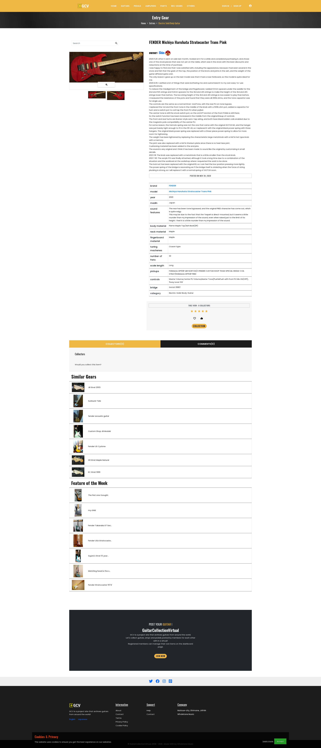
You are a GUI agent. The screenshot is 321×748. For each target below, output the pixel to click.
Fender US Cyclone (97, 446)
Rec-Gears (176, 6)
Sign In (225, 6)
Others (191, 6)
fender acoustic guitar (98, 416)
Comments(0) (206, 343)
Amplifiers (150, 6)
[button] (116, 43)
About (118, 710)
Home (113, 6)
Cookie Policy (122, 725)
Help (149, 710)
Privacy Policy (122, 721)
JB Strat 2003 (94, 387)
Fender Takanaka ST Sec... (100, 525)
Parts (163, 6)
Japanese (82, 719)
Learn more (268, 741)
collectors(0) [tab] (115, 343)
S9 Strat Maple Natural (98, 460)
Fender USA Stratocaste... (100, 541)
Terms (119, 718)
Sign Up (237, 6)
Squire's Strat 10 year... (98, 556)
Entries (152, 23)
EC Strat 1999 (94, 472)
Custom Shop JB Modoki (99, 431)
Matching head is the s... (99, 571)
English (72, 719)
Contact (120, 714)
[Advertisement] (106, 123)
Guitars (125, 6)
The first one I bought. (98, 495)
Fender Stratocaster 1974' (100, 585)
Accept (280, 741)
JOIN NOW (160, 656)
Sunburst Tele (94, 401)
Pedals (137, 6)
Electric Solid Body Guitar (169, 23)
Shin (162, 52)
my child (92, 510)
